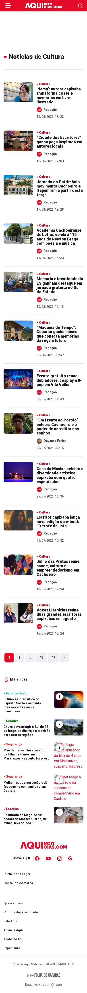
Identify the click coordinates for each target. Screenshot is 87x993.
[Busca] (80, 6)
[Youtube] (48, 858)
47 (53, 657)
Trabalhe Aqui (14, 939)
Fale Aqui (10, 921)
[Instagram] (59, 858)
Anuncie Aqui (13, 930)
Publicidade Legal (17, 874)
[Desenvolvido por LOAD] (56, 984)
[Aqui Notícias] (43, 5)
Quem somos (13, 903)
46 (41, 657)
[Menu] (8, 5)
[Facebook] (37, 858)
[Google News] (70, 858)
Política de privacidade (21, 912)
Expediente (12, 948)
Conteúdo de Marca (18, 883)
